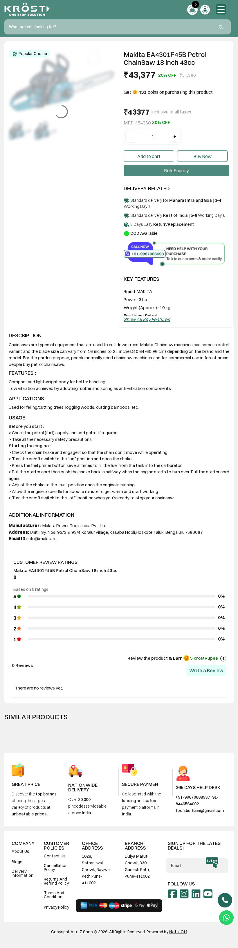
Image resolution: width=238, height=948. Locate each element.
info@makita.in (42, 538)
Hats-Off (178, 931)
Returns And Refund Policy (56, 881)
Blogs (17, 862)
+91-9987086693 (192, 797)
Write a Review (206, 670)
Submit (212, 863)
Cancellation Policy (56, 867)
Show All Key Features (147, 319)
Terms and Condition (54, 895)
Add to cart (149, 156)
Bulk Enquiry (176, 170)
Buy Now (202, 156)
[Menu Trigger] (221, 9)
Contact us (55, 856)
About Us (20, 851)
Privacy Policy (56, 907)
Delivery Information (22, 873)
